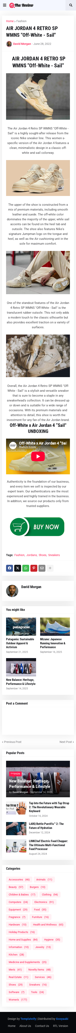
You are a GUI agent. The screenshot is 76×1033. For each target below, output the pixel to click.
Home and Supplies (23, 939)
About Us (25, 1026)
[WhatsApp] (25, 568)
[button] (4, 5)
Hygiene (52, 939)
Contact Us (42, 1026)
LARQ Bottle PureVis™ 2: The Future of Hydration (46, 826)
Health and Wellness (48, 924)
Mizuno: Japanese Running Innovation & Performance (52, 643)
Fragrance (17, 917)
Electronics (44, 902)
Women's (18, 999)
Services (43, 977)
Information (19, 947)
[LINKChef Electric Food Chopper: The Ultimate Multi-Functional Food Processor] (16, 845)
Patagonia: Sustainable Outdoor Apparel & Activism (20, 643)
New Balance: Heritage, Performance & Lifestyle (20, 682)
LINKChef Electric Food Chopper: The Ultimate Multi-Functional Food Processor (48, 845)
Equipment (18, 909)
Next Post (66, 742)
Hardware (18, 924)
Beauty (16, 887)
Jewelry (43, 947)
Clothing (50, 894)
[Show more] (50, 568)
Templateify (28, 1018)
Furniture (40, 917)
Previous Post (12, 742)
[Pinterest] (33, 568)
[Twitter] (17, 568)
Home (10, 21)
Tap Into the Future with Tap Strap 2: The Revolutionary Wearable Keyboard (49, 807)
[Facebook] (9, 568)
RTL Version (60, 1026)
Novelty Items (39, 969)
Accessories (19, 879)
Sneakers (54, 555)
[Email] (42, 568)
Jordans (31, 555)
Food (40, 909)
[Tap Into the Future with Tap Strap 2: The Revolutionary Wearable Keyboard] (16, 808)
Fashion (21, 21)
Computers (18, 902)
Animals (44, 879)
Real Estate (18, 977)
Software (17, 992)
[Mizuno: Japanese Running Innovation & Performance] (55, 627)
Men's (15, 969)
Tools (37, 992)
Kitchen (16, 954)
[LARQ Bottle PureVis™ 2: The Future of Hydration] (16, 828)
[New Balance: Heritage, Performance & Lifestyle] (21, 667)
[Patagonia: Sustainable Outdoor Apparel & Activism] (21, 627)
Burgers (37, 887)
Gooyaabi (62, 1018)
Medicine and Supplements (28, 962)
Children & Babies (22, 894)
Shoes (42, 555)
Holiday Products (22, 932)
